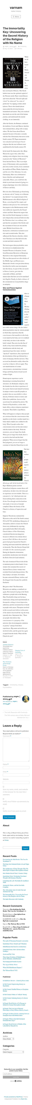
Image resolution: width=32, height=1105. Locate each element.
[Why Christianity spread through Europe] (9, 669)
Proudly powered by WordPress (13, 1097)
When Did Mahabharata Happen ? (12, 967)
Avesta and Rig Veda (9, 954)
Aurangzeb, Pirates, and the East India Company (13, 886)
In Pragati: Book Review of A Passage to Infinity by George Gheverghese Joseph (14, 1004)
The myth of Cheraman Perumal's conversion (15, 941)
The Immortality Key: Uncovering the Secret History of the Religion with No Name (15, 895)
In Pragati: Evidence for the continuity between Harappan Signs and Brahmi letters (16, 1014)
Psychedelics (7, 687)
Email (5, 772)
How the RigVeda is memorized (14, 920)
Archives (5, 1036)
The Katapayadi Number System (12, 961)
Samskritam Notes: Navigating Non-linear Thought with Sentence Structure (14, 877)
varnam (16, 8)
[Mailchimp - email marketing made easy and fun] (16, 1081)
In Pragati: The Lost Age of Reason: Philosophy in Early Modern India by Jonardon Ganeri (16, 1009)
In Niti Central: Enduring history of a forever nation (15, 998)
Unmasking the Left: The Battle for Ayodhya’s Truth (16, 881)
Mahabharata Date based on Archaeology (14, 946)
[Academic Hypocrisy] (9, 651)
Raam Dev (24, 1099)
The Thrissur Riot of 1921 (16, 924)
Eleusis (20, 685)
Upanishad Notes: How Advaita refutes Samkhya (14, 950)
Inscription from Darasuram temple (14, 915)
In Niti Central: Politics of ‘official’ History (15, 994)
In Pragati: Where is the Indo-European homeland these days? (14, 1019)
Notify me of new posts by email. (14, 811)
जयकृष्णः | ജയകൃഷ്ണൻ (10, 46)
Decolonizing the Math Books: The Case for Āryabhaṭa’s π (15, 860)
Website (6, 779)
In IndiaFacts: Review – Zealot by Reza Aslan (16, 980)
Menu (17, 17)
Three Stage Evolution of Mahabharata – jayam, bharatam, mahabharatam (16, 929)
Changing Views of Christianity (20, 651)
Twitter (6, 840)
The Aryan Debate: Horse (10, 964)
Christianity (23, 46)
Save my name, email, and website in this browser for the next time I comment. (15, 792)
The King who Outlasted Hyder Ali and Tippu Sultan (16, 865)
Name (5, 764)
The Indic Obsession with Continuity (15, 712)
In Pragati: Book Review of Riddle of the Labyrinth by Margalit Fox (14, 1025)
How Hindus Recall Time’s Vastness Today (15, 873)
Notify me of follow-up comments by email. (16, 803)
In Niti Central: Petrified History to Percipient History (15, 990)
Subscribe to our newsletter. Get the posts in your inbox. (16, 1070)
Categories (6, 1049)
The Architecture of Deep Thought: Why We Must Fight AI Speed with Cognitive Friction (15, 869)
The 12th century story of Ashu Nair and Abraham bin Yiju (17, 716)
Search (25, 848)
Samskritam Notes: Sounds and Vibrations (15, 944)
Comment (7, 736)
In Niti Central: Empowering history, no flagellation (14, 985)
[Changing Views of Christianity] (20, 647)
